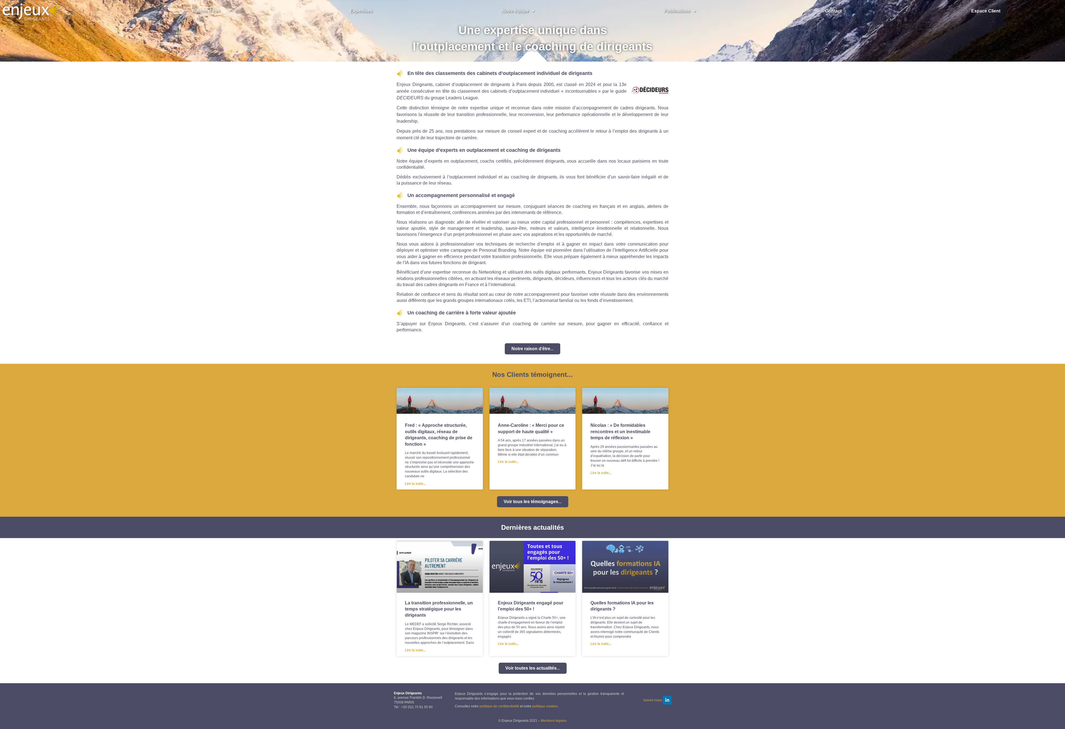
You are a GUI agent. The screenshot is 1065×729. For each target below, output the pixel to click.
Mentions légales (554, 721)
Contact (833, 11)
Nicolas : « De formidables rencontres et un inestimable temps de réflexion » (620, 431)
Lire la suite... (415, 484)
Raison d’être (206, 11)
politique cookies (545, 706)
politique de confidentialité (499, 706)
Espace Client (985, 11)
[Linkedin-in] (667, 700)
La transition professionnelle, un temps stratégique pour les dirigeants (439, 609)
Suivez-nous (652, 700)
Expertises (361, 11)
